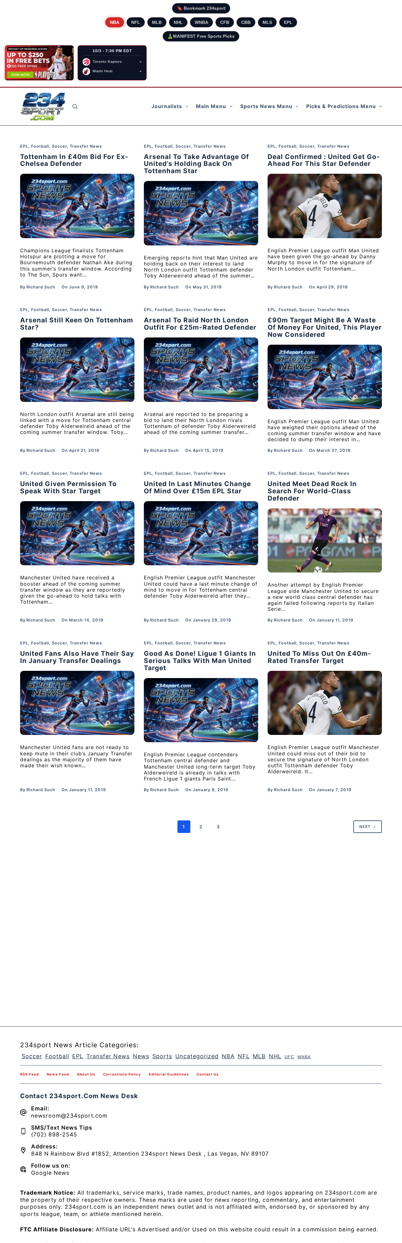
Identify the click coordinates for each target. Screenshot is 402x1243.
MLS (267, 22)
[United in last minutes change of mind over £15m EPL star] (201, 533)
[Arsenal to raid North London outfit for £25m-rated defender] (201, 369)
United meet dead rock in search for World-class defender (312, 491)
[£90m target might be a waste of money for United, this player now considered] (325, 377)
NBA (114, 22)
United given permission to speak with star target (68, 487)
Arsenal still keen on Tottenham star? (76, 323)
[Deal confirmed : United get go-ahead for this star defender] (325, 206)
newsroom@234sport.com (69, 1115)
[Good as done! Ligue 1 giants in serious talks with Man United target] (201, 710)
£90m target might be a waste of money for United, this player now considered (325, 327)
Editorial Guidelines (169, 1074)
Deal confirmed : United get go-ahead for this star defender (324, 160)
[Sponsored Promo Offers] (39, 62)
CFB (224, 22)
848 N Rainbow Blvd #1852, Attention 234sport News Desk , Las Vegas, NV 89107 (150, 1153)
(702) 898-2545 (54, 1134)
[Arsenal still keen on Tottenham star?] (77, 369)
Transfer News (86, 146)
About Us (86, 1074)
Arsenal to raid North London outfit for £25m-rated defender (200, 323)
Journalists (166, 106)
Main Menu (211, 106)
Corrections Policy (122, 1074)
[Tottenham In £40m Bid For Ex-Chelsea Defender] (77, 206)
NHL (178, 22)
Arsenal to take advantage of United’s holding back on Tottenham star (196, 164)
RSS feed (29, 1074)
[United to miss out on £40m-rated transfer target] (325, 703)
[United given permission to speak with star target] (77, 533)
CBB (246, 22)
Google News (50, 1172)
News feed (58, 1074)
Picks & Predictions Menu (341, 106)
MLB (157, 22)
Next (365, 826)
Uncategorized (197, 1056)
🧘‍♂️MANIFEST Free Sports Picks (201, 36)
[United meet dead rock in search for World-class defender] (325, 540)
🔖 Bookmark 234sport (201, 8)
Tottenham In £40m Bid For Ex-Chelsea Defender (74, 160)
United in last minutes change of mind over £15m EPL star (197, 487)
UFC (289, 1056)
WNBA (201, 22)
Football (40, 146)
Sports (162, 1056)
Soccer (59, 146)
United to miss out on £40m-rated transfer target (319, 657)
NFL (135, 22)
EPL (288, 22)
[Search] (75, 106)
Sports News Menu (266, 106)
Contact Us (208, 1074)
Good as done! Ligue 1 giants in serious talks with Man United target (200, 660)
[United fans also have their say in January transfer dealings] (77, 703)
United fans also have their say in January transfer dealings (77, 657)
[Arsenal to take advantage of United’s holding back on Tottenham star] (201, 213)
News (141, 1056)
